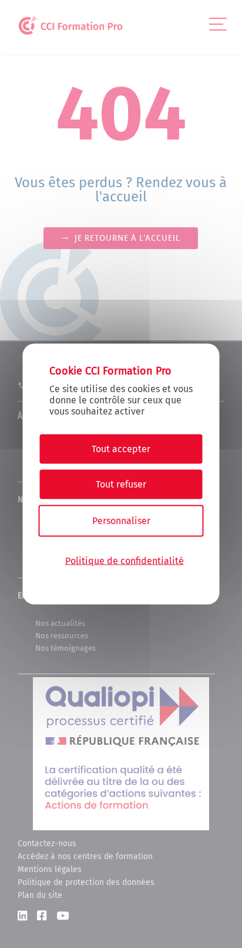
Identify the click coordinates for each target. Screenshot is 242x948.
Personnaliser (121, 520)
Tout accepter (121, 449)
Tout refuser (121, 484)
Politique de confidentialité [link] (124, 560)
